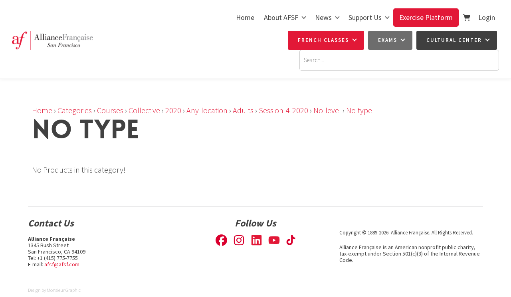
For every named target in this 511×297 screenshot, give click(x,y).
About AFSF (281, 17)
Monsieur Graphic (64, 290)
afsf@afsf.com (61, 264)
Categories (74, 110)
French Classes (323, 40)
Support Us (365, 17)
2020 (173, 110)
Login (486, 17)
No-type (359, 110)
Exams (387, 40)
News (323, 17)
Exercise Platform (426, 17)
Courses (110, 110)
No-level (327, 110)
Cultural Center (454, 40)
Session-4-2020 (283, 110)
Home (245, 17)
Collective (144, 110)
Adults (243, 110)
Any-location (207, 110)
